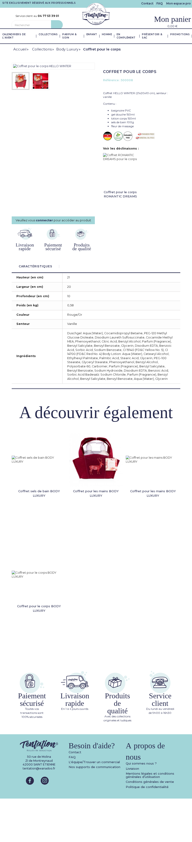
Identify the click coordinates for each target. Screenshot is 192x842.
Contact (147, 3)
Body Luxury (67, 49)
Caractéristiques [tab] (35, 266)
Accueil (19, 49)
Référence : (111, 80)
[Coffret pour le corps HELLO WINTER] (42, 66)
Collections (42, 49)
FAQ (159, 3)
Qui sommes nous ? (141, 763)
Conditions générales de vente (150, 782)
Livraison (132, 768)
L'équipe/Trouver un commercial (94, 762)
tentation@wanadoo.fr (39, 768)
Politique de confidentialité (147, 787)
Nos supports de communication (94, 767)
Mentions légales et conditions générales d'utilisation (150, 775)
